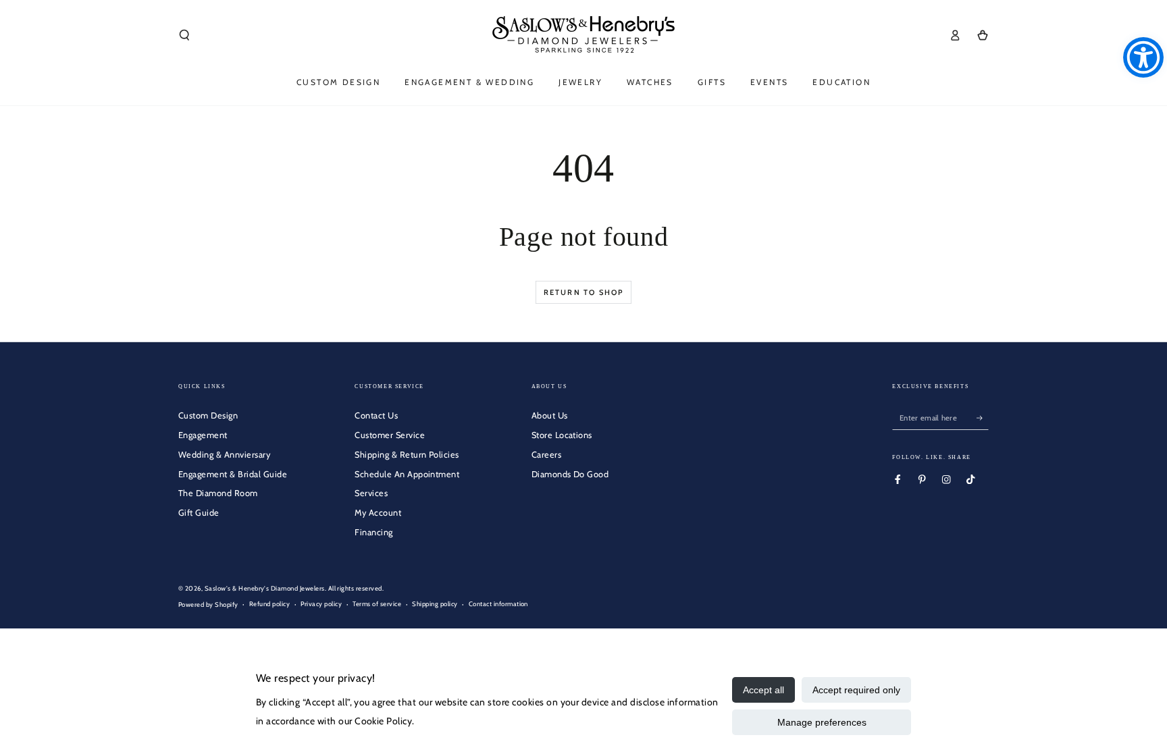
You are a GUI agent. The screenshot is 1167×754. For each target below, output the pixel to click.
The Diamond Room (218, 493)
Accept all (763, 689)
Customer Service (390, 435)
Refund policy (269, 604)
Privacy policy (321, 604)
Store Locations (561, 435)
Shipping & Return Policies (407, 455)
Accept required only (856, 689)
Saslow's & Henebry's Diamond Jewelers (265, 588)
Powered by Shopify (208, 604)
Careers (546, 455)
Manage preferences (821, 722)
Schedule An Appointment (407, 474)
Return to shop (584, 292)
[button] (184, 35)
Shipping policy (434, 604)
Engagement (203, 435)
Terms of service (377, 604)
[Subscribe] (983, 417)
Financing (373, 532)
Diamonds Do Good (570, 474)
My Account (378, 513)
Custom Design (208, 415)
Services (371, 493)
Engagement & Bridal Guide (232, 474)
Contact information (498, 604)
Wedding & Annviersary (224, 455)
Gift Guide (198, 513)
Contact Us (376, 415)
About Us (549, 415)
